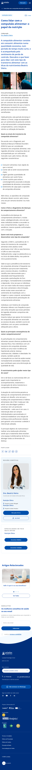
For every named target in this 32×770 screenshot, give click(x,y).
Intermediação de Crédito (8, 748)
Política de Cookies (6, 742)
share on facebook (2, 451)
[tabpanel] (16, 578)
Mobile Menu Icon (30, 2)
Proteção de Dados (6, 745)
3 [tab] (16, 591)
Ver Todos (16, 596)
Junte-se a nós (5, 660)
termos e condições (15, 634)
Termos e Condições (7, 736)
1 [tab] (13, 591)
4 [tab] (18, 591)
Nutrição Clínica (8, 500)
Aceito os (12, 634)
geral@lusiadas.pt (25, 677)
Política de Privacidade (7, 739)
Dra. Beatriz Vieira (7, 35)
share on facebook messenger (16, 451)
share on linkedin (6, 451)
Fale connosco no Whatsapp (17, 687)
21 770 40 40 (7, 677)
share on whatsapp (13, 451)
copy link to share (9, 451)
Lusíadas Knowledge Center (8, 658)
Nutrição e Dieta (7, 15)
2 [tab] (15, 591)
